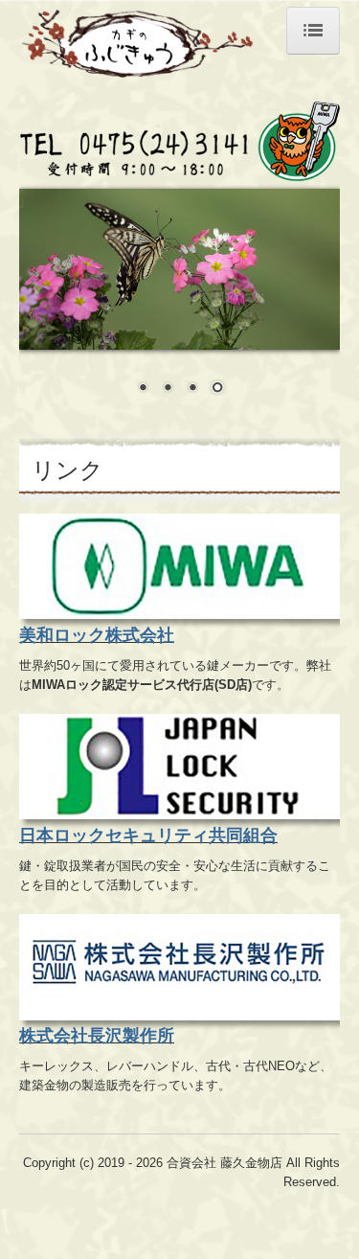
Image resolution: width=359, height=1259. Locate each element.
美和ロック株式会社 (96, 635)
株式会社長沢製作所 (96, 1035)
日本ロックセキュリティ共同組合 (148, 835)
